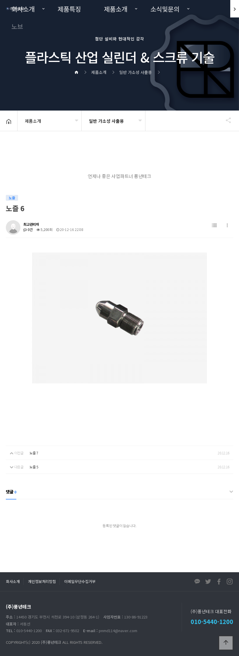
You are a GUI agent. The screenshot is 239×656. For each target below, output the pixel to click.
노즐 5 (33, 466)
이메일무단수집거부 (80, 581)
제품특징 (69, 8)
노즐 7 (33, 452)
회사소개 (23, 8)
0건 (30, 229)
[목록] (214, 225)
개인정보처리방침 (42, 581)
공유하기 (225, 120)
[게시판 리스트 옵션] (227, 225)
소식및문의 (165, 8)
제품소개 (115, 8)
